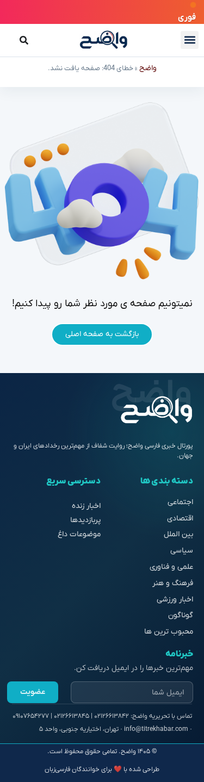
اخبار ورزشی (175, 599)
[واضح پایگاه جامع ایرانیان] (103, 39)
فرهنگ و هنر (172, 583)
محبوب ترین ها (168, 631)
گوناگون (180, 615)
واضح (148, 68)
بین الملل (178, 534)
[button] (190, 40)
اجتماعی (180, 502)
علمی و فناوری (171, 567)
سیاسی (181, 550)
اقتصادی (180, 518)
